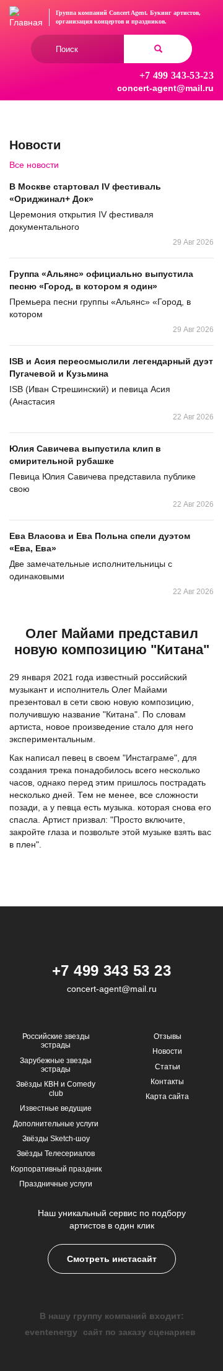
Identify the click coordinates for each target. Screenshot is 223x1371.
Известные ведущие (56, 1108)
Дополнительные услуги (55, 1123)
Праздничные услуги (55, 1184)
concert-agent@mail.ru (165, 88)
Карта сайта (167, 1096)
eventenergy (51, 1332)
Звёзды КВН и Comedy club (55, 1088)
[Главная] (26, 17)
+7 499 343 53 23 (112, 970)
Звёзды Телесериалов (56, 1153)
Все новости (34, 165)
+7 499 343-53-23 (176, 75)
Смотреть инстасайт (112, 1259)
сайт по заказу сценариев (139, 1332)
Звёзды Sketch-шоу (56, 1138)
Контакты (167, 1081)
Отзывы (167, 1036)
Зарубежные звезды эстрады (56, 1065)
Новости (167, 1051)
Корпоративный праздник (56, 1169)
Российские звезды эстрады (56, 1040)
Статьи (167, 1066)
